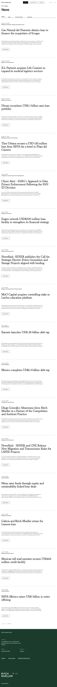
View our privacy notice (9, 345)
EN (52, 2)
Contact (41, 2)
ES (49, 2)
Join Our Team (33, 2)
